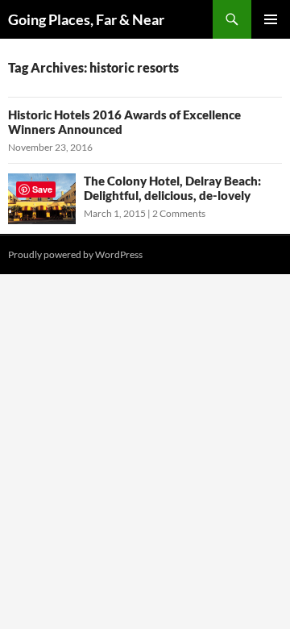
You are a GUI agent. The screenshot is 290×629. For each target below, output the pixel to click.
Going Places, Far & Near (86, 19)
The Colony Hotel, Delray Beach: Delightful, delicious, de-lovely (172, 187)
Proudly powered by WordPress (75, 254)
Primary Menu (270, 19)
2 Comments (178, 213)
